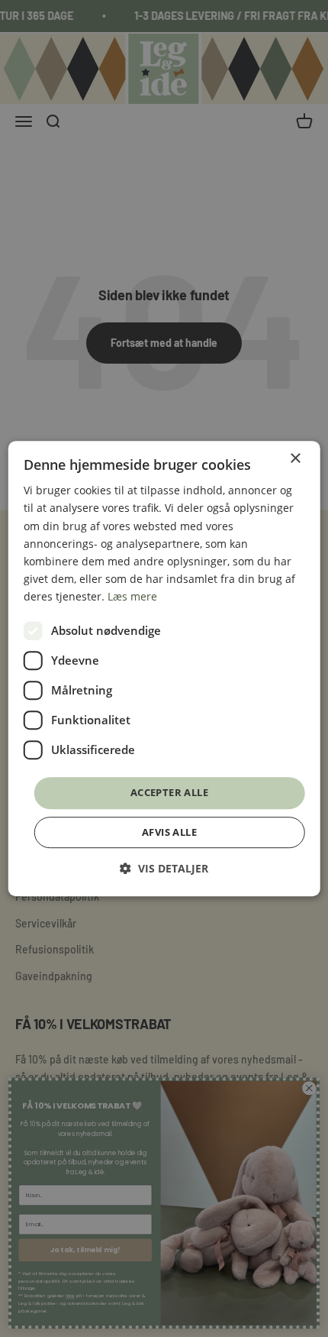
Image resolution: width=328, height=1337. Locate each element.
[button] (164, 868)
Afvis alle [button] (169, 832)
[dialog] (164, 668)
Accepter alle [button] (169, 792)
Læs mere (132, 596)
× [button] (295, 459)
